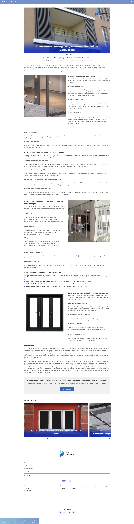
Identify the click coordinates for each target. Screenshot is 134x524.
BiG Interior (70, 363)
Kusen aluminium (29, 65)
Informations (51, 61)
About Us (26, 472)
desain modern (63, 367)
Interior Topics (28, 468)
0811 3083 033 (30, 490)
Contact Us (27, 475)
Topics (44, 61)
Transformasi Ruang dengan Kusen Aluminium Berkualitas (74, 61)
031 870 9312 (29, 488)
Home (25, 462)
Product (26, 465)
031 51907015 (29, 486)
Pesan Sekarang (67, 389)
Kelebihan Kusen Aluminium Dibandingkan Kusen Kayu (40, 438)
